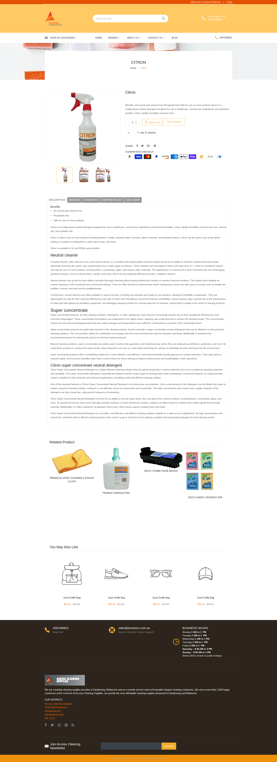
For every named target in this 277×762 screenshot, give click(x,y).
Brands (113, 37)
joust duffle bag (71, 597)
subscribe (169, 746)
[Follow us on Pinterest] (154, 146)
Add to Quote (174, 121)
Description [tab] (57, 200)
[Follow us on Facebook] (137, 146)
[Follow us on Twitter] (142, 146)
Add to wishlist (148, 132)
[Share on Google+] (149, 146)
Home (98, 37)
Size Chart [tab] (133, 200)
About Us (133, 37)
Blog (175, 37)
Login (229, 2)
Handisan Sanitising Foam (116, 492)
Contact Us (155, 37)
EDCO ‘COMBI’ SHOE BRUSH (161, 471)
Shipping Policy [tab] (111, 200)
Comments (91, 200)
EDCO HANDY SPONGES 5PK (205, 497)
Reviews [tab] (74, 200)
